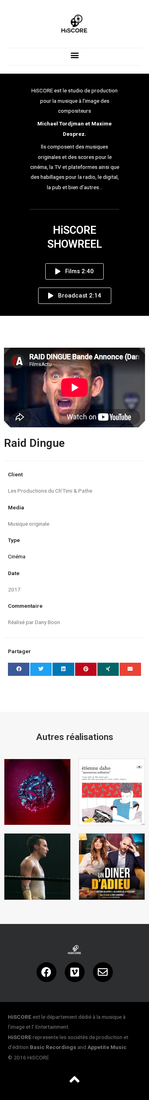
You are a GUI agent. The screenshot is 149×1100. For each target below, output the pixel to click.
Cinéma (16, 556)
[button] (74, 54)
